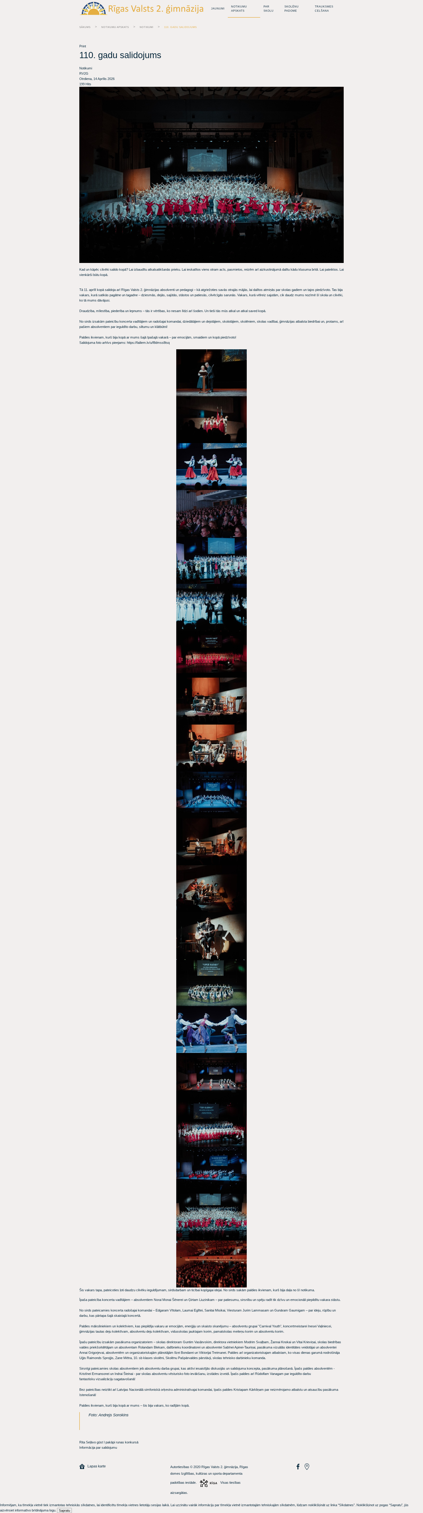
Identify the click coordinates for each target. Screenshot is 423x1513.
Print (82, 46)
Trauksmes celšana (324, 8)
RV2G (83, 73)
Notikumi (146, 27)
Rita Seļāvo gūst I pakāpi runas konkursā (108, 1442)
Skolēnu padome (291, 8)
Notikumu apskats (239, 8)
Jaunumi (217, 8)
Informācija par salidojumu (98, 1447)
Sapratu (64, 1510)
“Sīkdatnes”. (347, 1505)
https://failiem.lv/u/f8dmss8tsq (149, 342)
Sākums (85, 27)
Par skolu (268, 8)
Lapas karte (95, 1466)
